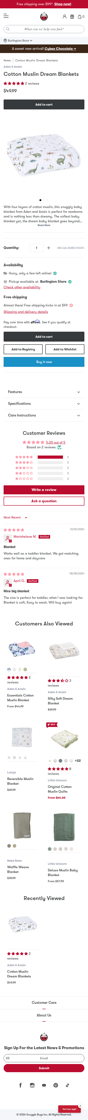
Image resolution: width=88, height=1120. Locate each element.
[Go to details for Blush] (55, 849)
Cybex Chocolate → (60, 49)
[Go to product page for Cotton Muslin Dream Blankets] (23, 924)
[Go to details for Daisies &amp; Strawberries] (14, 757)
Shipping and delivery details (26, 312)
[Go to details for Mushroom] (66, 761)
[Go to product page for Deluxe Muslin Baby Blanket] (64, 827)
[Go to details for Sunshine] (14, 669)
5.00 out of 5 (55, 442)
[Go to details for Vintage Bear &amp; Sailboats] (20, 757)
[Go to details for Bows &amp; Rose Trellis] (25, 757)
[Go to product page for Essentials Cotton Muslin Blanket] (22, 649)
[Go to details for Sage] (49, 849)
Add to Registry (23, 349)
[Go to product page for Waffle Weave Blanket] (22, 825)
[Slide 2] (44, 200)
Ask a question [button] (44, 501)
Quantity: (11, 248)
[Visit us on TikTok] (67, 1085)
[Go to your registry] (72, 16)
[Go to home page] (44, 16)
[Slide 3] (48, 200)
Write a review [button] (44, 490)
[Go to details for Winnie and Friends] (20, 669)
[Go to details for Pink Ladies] (71, 849)
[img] (14, 530)
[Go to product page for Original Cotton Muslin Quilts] (64, 738)
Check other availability (22, 287)
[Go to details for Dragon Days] (60, 849)
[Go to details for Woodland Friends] (49, 761)
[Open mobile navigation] (6, 16)
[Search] (8, 29)
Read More (44, 225)
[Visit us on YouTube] (44, 1085)
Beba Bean (14, 860)
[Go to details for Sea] (60, 761)
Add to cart (44, 104)
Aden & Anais (13, 66)
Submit (44, 1068)
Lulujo (11, 772)
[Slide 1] (40, 200)
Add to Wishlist (64, 349)
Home (7, 60)
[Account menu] (65, 16)
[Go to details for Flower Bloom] (9, 669)
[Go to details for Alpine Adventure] (55, 761)
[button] (14, 83)
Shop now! (62, 4)
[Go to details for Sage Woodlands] (25, 669)
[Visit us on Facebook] (20, 1085)
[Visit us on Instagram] (32, 1085)
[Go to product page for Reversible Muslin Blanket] (22, 737)
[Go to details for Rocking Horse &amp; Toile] (9, 757)
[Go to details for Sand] (14, 846)
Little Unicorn (57, 780)
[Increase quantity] (48, 248)
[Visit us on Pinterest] (55, 1085)
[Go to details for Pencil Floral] (71, 761)
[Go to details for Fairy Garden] (66, 849)
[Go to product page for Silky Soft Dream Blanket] (64, 650)
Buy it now (44, 362)
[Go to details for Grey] (9, 846)
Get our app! (69, 1109)
